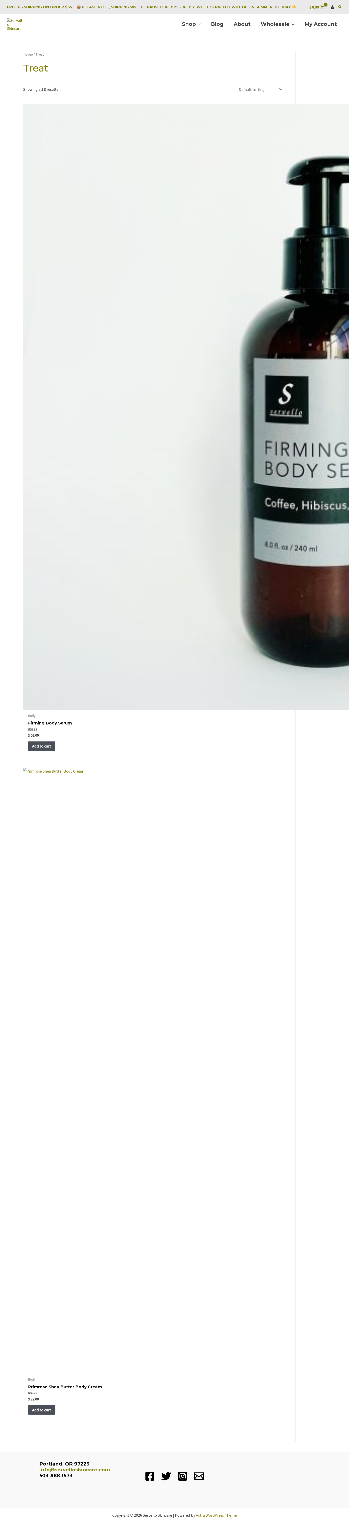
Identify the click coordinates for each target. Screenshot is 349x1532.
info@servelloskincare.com (74, 1470)
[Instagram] (183, 1476)
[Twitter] (166, 1476)
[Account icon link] (332, 7)
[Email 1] (199, 1476)
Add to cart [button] (41, 746)
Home (28, 54)
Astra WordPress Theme (216, 1515)
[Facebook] (150, 1476)
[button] (340, 7)
